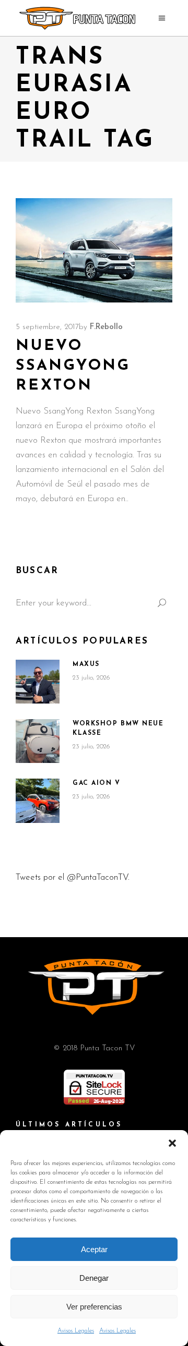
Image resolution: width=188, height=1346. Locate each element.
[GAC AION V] (38, 801)
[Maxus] (38, 682)
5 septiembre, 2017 (47, 327)
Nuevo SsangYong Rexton (73, 365)
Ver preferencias (94, 1306)
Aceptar (94, 1249)
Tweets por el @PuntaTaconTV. (73, 877)
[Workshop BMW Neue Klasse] (38, 741)
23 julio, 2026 (91, 677)
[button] (172, 1143)
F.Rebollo (106, 327)
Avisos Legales (75, 1331)
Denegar (94, 1278)
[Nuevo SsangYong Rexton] (94, 250)
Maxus (86, 664)
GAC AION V (97, 783)
